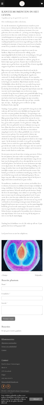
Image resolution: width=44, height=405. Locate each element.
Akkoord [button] (35, 399)
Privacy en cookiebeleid (9, 347)
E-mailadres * (6, 294)
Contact (4, 350)
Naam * (4, 284)
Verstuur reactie (8, 319)
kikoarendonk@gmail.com (10, 382)
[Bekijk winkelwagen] (41, 3)
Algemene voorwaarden (9, 343)
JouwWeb (10, 393)
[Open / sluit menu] (2, 3)
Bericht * (4, 303)
